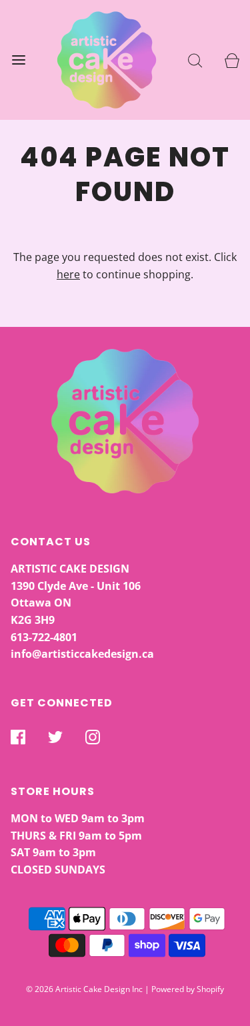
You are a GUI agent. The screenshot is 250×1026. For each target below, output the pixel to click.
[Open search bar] (195, 60)
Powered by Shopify (187, 989)
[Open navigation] (18, 60)
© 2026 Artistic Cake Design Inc (84, 989)
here (68, 274)
